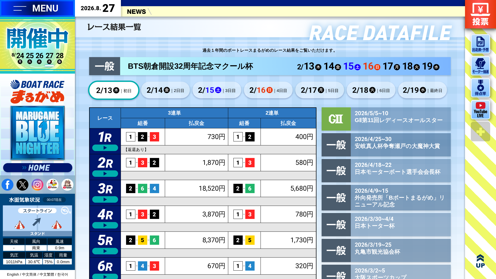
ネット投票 (480, 14)
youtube (52, 185)
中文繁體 (47, 274)
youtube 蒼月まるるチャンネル (67, 185)
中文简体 (29, 274)
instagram (37, 185)
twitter (22, 185)
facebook (7, 185)
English (13, 274)
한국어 (62, 274)
